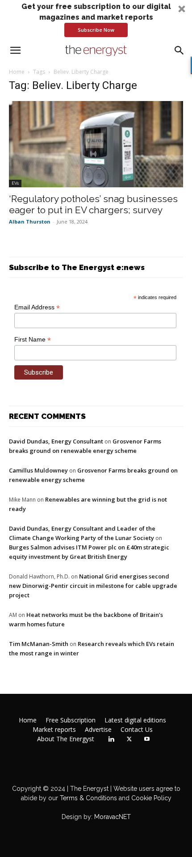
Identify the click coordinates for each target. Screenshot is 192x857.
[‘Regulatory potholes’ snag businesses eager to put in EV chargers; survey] (96, 144)
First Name (32, 339)
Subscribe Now (96, 29)
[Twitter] (129, 739)
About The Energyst (65, 739)
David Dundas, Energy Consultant (56, 441)
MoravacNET (112, 816)
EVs (15, 183)
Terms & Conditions (87, 798)
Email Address (37, 307)
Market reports (54, 730)
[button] (96, 19)
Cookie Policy (151, 798)
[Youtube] (147, 739)
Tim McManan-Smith (38, 644)
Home (17, 72)
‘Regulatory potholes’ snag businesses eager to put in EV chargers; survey (93, 204)
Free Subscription (71, 720)
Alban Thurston (29, 221)
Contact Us (137, 730)
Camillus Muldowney (38, 470)
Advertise (98, 730)
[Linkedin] (111, 739)
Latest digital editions (135, 720)
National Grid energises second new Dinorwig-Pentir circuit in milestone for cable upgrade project (93, 585)
